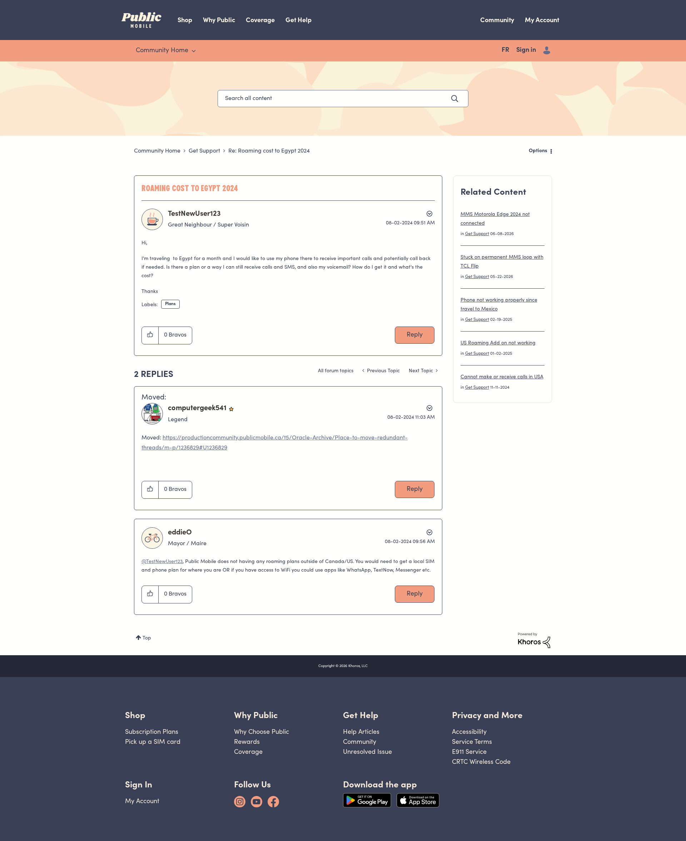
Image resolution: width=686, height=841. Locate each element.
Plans (170, 304)
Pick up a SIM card (152, 741)
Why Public (219, 20)
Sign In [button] (138, 784)
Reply (415, 335)
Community (497, 20)
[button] (150, 335)
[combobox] (343, 98)
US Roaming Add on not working (498, 343)
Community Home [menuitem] (162, 51)
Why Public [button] (256, 715)
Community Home (157, 151)
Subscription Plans (151, 731)
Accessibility (469, 731)
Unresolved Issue (367, 751)
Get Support (204, 151)
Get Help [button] (360, 715)
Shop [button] (135, 715)
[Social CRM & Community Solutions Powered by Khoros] (534, 640)
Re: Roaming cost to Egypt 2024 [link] (269, 151)
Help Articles (361, 731)
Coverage (260, 20)
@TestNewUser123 (162, 561)
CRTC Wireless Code (481, 761)
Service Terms (472, 741)
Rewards (247, 741)
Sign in (526, 50)
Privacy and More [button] (487, 715)
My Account (542, 20)
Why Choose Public (261, 731)
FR (505, 50)
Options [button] (538, 151)
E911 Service (469, 751)
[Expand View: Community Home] (193, 51)
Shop (185, 20)
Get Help (298, 20)
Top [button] (147, 638)
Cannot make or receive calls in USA (502, 377)
